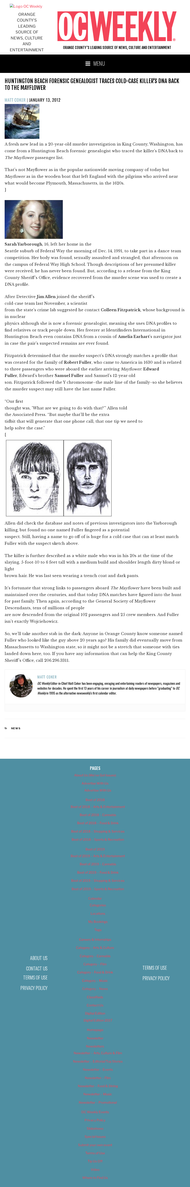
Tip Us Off (95, 1161)
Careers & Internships (95, 939)
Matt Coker (15, 100)
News (16, 728)
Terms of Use (35, 977)
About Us (39, 957)
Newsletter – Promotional (98, 1102)
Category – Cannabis (95, 956)
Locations (98, 913)
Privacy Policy (34, 987)
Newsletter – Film (98, 1078)
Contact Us (37, 968)
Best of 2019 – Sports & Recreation (98, 889)
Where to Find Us (95, 1178)
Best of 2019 (95, 849)
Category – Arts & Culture (95, 948)
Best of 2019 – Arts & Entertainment (98, 856)
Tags (97, 930)
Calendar (95, 898)
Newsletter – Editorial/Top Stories (98, 1061)
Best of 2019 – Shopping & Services (97, 880)
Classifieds (95, 997)
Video (95, 1169)
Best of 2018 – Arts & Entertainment (98, 807)
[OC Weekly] (26, 6)
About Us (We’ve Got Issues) (95, 775)
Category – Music (95, 981)
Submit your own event (95, 1145)
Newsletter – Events (98, 1069)
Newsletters (95, 1046)
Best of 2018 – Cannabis (98, 815)
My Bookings (98, 922)
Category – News (95, 989)
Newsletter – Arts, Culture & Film (98, 1053)
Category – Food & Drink (95, 972)
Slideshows (95, 1128)
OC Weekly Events (95, 1112)
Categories (98, 905)
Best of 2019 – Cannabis (98, 864)
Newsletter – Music (97, 1094)
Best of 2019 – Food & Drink (98, 872)
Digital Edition (95, 1013)
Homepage (95, 1030)
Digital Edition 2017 (98, 1020)
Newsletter (95, 1038)
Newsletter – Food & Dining (98, 1086)
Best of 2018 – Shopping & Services (97, 831)
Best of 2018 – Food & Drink (98, 823)
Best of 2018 (95, 800)
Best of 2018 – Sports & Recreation (98, 839)
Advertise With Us (95, 783)
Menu (99, 63)
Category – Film (95, 964)
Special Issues (95, 1136)
